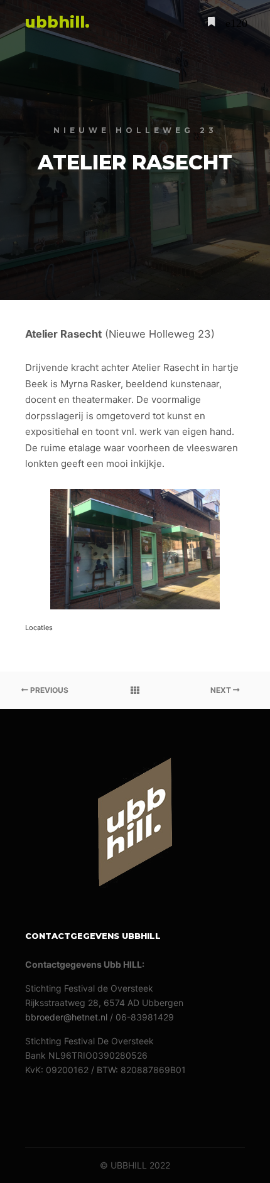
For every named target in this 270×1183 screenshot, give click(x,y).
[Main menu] (233, 22)
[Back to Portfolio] (135, 690)
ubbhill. (57, 22)
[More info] (211, 22)
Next (221, 690)
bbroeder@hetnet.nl (66, 1017)
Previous (48, 690)
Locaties (39, 627)
